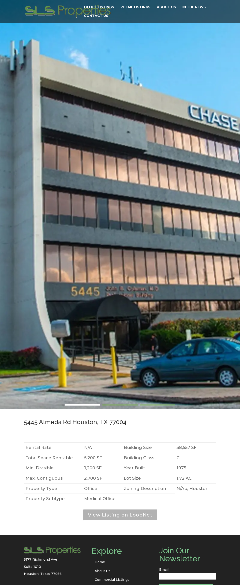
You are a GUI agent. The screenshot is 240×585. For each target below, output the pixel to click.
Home (100, 562)
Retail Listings (135, 7)
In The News (194, 7)
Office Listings (99, 7)
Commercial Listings (112, 579)
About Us (166, 7)
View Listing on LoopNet (120, 515)
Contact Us (96, 16)
